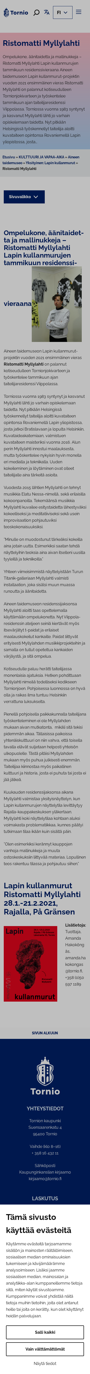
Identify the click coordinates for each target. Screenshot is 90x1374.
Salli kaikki (45, 1332)
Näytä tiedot (45, 1363)
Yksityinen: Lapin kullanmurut (50, 163)
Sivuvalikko (20, 196)
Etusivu (8, 157)
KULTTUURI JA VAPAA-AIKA (41, 157)
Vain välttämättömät (45, 1349)
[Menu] (79, 11)
